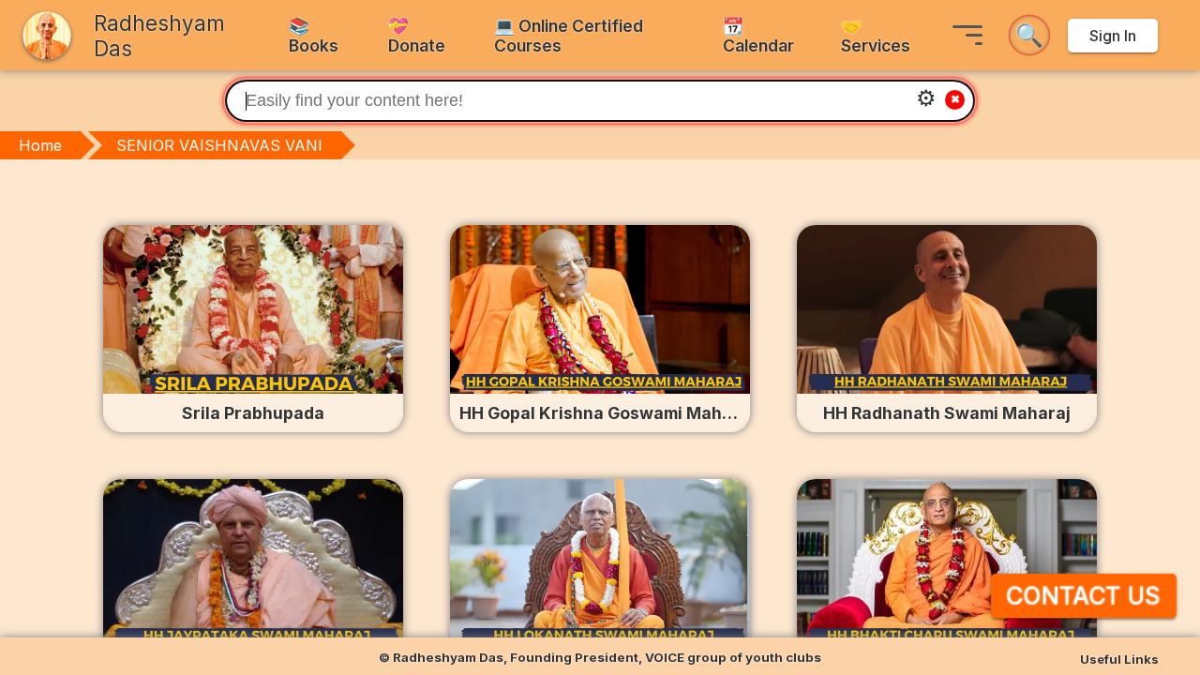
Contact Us (1084, 595)
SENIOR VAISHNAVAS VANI (219, 145)
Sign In (1112, 35)
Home (40, 145)
